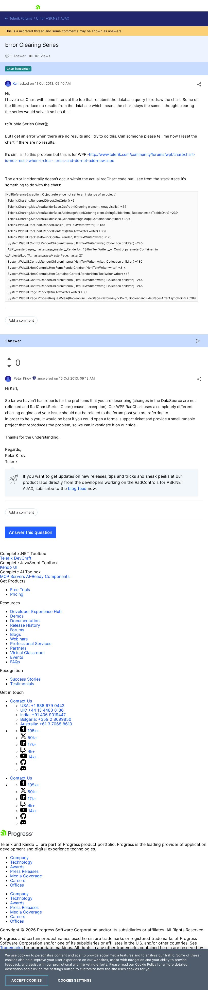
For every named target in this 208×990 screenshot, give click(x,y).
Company (19, 857)
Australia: (46, 724)
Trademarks (11, 947)
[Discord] (23, 769)
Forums (17, 629)
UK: (42, 710)
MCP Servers (12, 576)
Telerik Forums (20, 18)
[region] (104, 969)
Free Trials (20, 589)
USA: (42, 705)
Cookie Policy (145, 964)
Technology (21, 862)
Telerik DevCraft (15, 558)
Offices (17, 885)
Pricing (16, 594)
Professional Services (30, 643)
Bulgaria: (45, 719)
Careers (17, 880)
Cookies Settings (75, 980)
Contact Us (21, 700)
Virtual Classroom (27, 652)
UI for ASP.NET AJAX (52, 18)
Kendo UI (8, 567)
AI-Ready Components (48, 576)
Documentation (25, 620)
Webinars (19, 638)
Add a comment (21, 320)
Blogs (15, 634)
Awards (17, 866)
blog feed (77, 488)
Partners (18, 648)
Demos (17, 616)
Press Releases (24, 871)
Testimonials (22, 683)
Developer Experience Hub (36, 611)
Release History (25, 625)
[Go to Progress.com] (16, 835)
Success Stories (25, 679)
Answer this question (30, 532)
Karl (16, 83)
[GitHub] (23, 763)
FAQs (15, 661)
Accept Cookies (26, 980)
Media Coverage (26, 875)
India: (43, 714)
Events (16, 657)
